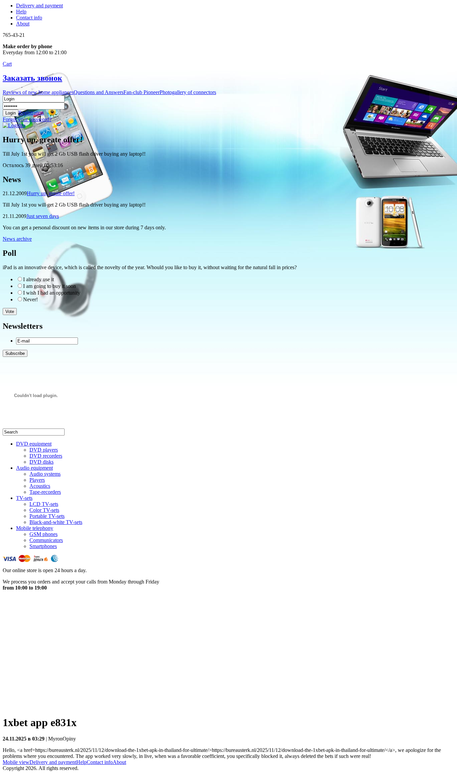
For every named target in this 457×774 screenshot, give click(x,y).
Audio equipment (34, 468)
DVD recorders (45, 456)
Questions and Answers (98, 92)
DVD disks (41, 462)
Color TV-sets (44, 510)
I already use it (38, 279)
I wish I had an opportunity (51, 293)
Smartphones (43, 546)
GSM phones (43, 534)
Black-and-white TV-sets (55, 522)
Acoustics (39, 486)
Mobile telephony (34, 528)
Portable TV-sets (47, 516)
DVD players (43, 450)
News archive (17, 239)
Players (37, 480)
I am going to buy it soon (49, 286)
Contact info (29, 17)
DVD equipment (34, 444)
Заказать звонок (32, 78)
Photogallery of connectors (188, 92)
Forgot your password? (27, 119)
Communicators (46, 540)
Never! (30, 299)
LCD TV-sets (43, 504)
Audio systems (45, 474)
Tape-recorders (45, 492)
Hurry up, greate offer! (51, 193)
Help (21, 11)
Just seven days (42, 216)
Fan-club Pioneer (141, 92)
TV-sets (24, 498)
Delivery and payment (39, 5)
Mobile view (16, 762)
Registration (31, 112)
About (22, 23)
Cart (7, 64)
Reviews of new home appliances (38, 92)
